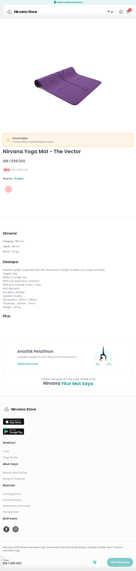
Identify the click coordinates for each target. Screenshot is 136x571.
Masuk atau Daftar (15, 472)
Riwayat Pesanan (14, 478)
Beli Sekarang (120, 562)
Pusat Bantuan (12, 500)
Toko (6, 451)
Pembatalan (11, 512)
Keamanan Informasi (16, 506)
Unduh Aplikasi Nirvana (69, 2)
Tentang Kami (12, 494)
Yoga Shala (10, 457)
